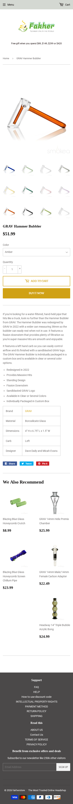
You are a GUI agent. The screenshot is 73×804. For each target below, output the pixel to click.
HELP (36, 691)
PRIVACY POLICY (37, 744)
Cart (67, 4)
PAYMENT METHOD (36, 706)
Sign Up (63, 767)
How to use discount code (36, 696)
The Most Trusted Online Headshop (47, 790)
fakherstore (19, 790)
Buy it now (36, 293)
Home (6, 58)
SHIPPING (36, 716)
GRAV (28, 411)
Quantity (8, 262)
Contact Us (36, 734)
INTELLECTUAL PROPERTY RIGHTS (36, 701)
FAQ (36, 687)
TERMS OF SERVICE (36, 739)
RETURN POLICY (36, 711)
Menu (10, 4)
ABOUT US (37, 729)
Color (6, 244)
